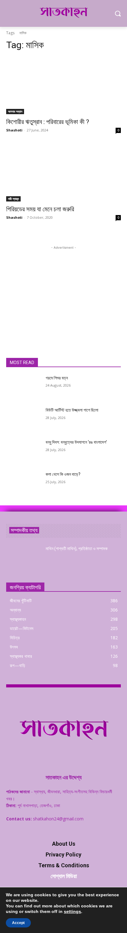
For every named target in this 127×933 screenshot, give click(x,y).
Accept (18, 923)
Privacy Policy (63, 854)
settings (72, 911)
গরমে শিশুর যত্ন (57, 377)
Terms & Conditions (63, 865)
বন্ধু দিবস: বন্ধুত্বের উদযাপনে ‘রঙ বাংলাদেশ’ (76, 442)
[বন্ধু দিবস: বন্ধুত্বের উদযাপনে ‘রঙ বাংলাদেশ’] (23, 451)
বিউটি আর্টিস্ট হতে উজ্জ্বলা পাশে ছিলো (72, 410)
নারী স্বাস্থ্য (13, 199)
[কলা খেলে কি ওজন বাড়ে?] (23, 483)
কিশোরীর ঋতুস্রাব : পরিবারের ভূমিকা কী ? (47, 122)
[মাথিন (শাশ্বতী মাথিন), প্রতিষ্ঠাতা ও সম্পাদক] (23, 558)
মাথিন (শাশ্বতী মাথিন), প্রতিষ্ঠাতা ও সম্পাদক (77, 548)
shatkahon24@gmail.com (58, 819)
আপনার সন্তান (15, 111)
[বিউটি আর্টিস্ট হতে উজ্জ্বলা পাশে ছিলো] (23, 419)
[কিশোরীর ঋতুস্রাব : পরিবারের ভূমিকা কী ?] (63, 85)
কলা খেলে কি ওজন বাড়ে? (63, 474)
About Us (63, 843)
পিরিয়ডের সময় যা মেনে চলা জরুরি (40, 209)
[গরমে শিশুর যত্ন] (23, 387)
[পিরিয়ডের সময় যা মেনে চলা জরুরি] (63, 172)
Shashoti (14, 130)
